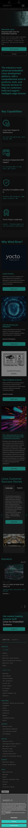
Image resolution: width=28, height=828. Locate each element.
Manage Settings (14, 817)
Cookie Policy (7, 812)
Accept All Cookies (14, 825)
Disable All (14, 821)
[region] (14, 811)
